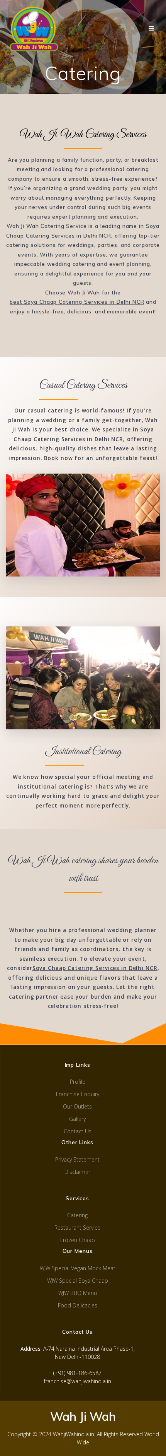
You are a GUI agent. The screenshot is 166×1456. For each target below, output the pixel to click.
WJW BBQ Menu (77, 1293)
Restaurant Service (77, 1227)
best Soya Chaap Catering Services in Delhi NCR (77, 301)
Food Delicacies (77, 1305)
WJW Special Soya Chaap (77, 1280)
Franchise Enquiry (77, 1094)
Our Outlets (77, 1106)
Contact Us (77, 1131)
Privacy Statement (77, 1159)
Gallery (77, 1118)
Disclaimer (77, 1171)
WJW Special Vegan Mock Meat (77, 1268)
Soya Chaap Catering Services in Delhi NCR (95, 968)
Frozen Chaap (77, 1240)
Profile (77, 1081)
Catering (77, 1215)
